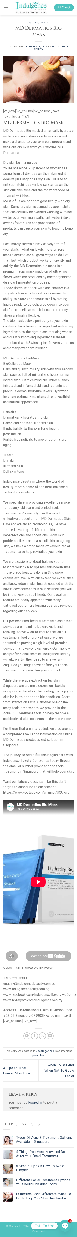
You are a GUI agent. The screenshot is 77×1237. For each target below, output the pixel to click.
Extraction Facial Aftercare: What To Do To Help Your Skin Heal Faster (43, 1196)
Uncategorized (38, 22)
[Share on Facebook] (34, 1035)
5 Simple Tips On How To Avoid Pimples (40, 1168)
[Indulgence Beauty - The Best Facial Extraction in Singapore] (31, 7)
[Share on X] (42, 1035)
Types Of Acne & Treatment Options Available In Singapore (44, 1140)
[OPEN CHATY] (65, 1226)
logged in (35, 1102)
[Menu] (5, 7)
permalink (38, 1055)
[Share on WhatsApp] (26, 1035)
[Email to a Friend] (50, 1035)
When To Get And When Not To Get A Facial (59, 1070)
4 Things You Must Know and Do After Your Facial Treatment (40, 1154)
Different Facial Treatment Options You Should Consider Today (43, 1182)
